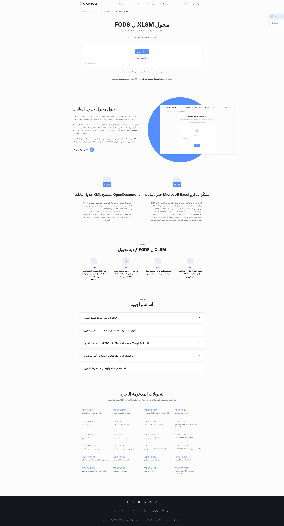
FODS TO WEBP (89, 446)
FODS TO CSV (150, 457)
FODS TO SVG (119, 446)
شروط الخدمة (133, 72)
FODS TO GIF (149, 434)
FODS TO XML (181, 410)
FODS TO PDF (88, 421)
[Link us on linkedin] (145, 502)
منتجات (120, 4)
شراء (130, 4)
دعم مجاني (130, 511)
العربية (178, 520)
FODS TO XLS (150, 446)
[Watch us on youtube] (139, 502)
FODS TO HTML (120, 410)
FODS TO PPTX (181, 468)
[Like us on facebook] (128, 502)
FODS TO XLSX (181, 446)
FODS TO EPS (119, 421)
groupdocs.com (138, 37)
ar (185, 4)
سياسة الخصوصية (148, 520)
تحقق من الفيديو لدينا (80, 149)
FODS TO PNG (119, 434)
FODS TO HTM (88, 410)
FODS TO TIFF (150, 421)
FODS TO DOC (181, 457)
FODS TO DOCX (88, 468)
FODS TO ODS (119, 457)
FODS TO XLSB (88, 457)
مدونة (146, 511)
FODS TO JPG (181, 421)
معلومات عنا (163, 4)
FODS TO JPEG (88, 434)
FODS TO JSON (151, 410)
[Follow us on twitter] (133, 502)
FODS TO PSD (181, 434)
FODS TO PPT (150, 468)
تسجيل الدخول (198, 4)
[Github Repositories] (150, 502)
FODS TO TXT (119, 468)
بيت (115, 511)
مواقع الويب (149, 4)
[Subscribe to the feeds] (156, 502)
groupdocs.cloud (150, 37)
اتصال (168, 520)
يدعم (138, 4)
